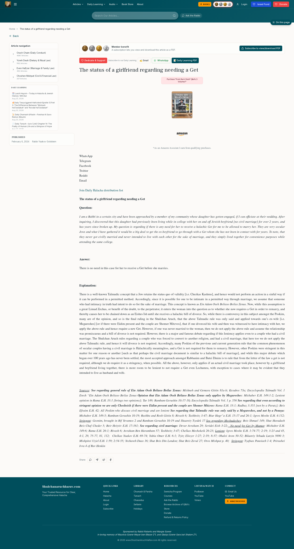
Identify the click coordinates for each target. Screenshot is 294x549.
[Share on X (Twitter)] (104, 460)
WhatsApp (162, 60)
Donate (167, 513)
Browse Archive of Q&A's (176, 504)
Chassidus (139, 500)
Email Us (232, 491)
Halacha (107, 496)
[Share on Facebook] (110, 460)
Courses (168, 496)
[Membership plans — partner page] (223, 4)
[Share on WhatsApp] (90, 460)
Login (106, 504)
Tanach (137, 496)
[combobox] (135, 15)
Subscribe (108, 508)
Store (167, 508)
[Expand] (13, 54)
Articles (77, 4)
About (140, 4)
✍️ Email (144, 60)
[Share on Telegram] (97, 460)
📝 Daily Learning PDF (185, 60)
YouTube (199, 496)
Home (12, 29)
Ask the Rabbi (171, 500)
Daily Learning (95, 4)
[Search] (174, 15)
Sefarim (137, 504)
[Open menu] (15, 4)
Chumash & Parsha (143, 491)
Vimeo (197, 500)
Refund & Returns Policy (176, 517)
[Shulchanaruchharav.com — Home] (8, 4)
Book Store (127, 4)
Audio (112, 4)
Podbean (199, 491)
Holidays (138, 508)
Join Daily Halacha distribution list (101, 190)
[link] (45, 28)
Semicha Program (173, 491)
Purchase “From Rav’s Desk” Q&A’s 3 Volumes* (182, 80)
